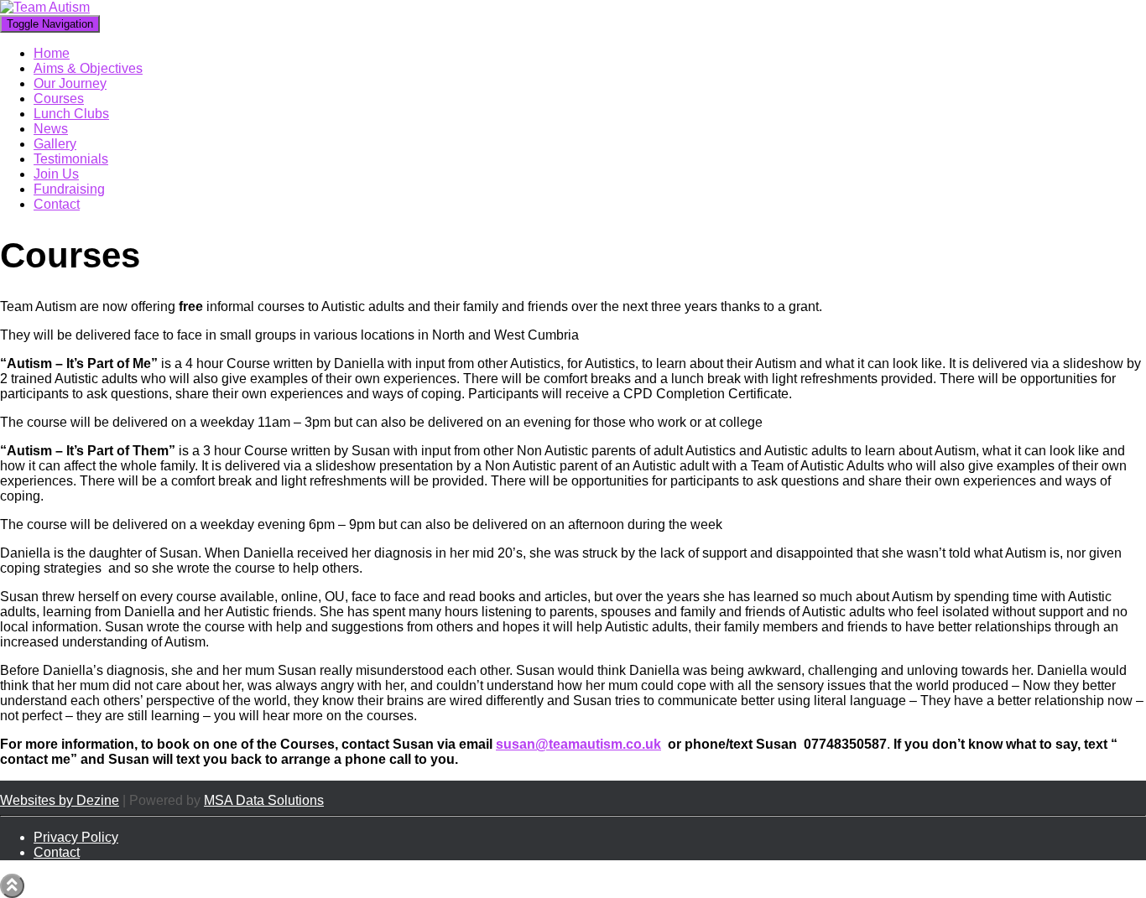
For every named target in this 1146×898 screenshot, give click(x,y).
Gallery (55, 144)
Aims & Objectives (88, 68)
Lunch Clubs (71, 113)
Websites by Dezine (59, 800)
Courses (59, 98)
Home (52, 53)
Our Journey (70, 83)
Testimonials (71, 159)
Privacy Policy (76, 837)
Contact (57, 204)
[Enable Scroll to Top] (12, 886)
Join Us (56, 174)
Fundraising (69, 189)
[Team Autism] (45, 7)
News (51, 129)
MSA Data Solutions (264, 800)
